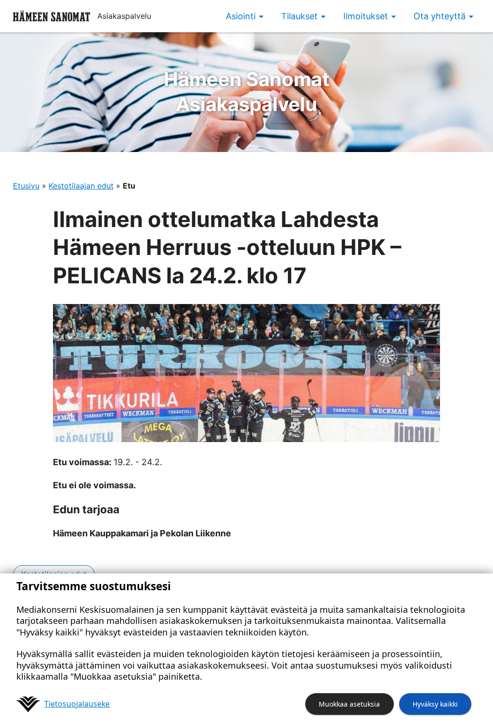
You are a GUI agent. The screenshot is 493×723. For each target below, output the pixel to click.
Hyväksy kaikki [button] (435, 704)
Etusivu (26, 185)
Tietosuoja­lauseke (77, 704)
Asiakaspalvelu (247, 91)
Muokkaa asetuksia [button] (349, 704)
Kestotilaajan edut (81, 185)
